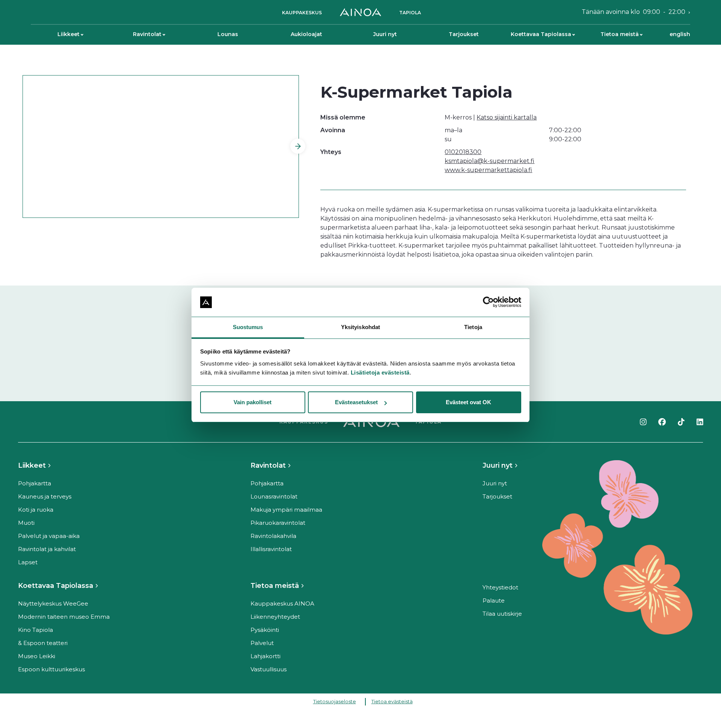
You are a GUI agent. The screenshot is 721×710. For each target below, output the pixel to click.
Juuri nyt (385, 34)
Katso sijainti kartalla (507, 117)
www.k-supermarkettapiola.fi (488, 170)
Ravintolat (147, 34)
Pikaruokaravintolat (277, 522)
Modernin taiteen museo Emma (64, 616)
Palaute (494, 600)
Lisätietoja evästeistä (380, 372)
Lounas (227, 34)
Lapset (28, 562)
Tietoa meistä (619, 34)
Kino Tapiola (35, 629)
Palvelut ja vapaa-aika (49, 535)
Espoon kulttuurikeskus (51, 669)
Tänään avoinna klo (633, 11)
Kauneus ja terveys (44, 496)
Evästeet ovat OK (468, 402)
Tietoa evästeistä (392, 701)
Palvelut (262, 643)
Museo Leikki (36, 656)
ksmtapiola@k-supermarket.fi (489, 161)
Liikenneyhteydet (275, 616)
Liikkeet (68, 34)
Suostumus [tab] (248, 327)
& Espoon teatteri (43, 643)
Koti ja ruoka (35, 509)
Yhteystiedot (500, 587)
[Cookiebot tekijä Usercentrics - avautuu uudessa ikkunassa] (488, 302)
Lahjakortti (265, 656)
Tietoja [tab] (473, 327)
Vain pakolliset (253, 402)
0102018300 (463, 152)
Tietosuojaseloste (334, 701)
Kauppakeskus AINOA (282, 603)
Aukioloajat (306, 34)
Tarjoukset (464, 34)
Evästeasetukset (356, 402)
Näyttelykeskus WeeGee (53, 603)
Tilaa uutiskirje (502, 613)
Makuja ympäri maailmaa (286, 509)
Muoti (26, 522)
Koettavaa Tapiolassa (541, 34)
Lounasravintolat (273, 496)
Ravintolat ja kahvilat (47, 549)
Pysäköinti (264, 629)
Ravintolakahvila (273, 535)
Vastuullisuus (268, 669)
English (680, 34)
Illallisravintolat (271, 549)
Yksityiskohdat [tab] (360, 327)
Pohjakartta (34, 483)
